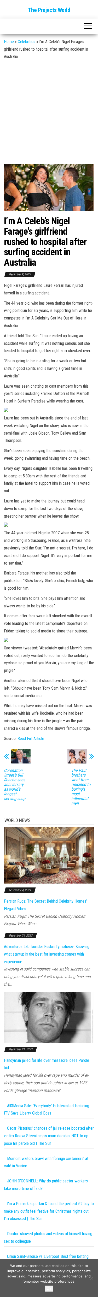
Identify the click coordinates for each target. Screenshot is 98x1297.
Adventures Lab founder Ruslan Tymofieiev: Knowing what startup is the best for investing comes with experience (46, 954)
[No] (91, 1278)
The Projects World (49, 10)
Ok (49, 1289)
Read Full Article (31, 738)
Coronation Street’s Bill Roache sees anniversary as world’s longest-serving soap (14, 784)
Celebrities (26, 41)
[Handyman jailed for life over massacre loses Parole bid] (49, 1017)
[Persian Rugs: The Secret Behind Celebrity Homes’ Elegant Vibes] (49, 854)
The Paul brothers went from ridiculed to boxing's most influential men (80, 787)
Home (9, 41)
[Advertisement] (49, 112)
